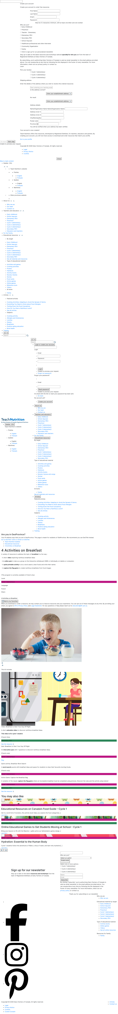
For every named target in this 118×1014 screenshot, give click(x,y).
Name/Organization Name (38, 109)
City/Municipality (35, 118)
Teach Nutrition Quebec (12, 542)
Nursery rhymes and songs (46, 474)
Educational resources (42, 438)
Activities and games (14, 264)
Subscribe (64, 880)
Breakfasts (10, 324)
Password (33, 20)
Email (32, 17)
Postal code (34, 121)
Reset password (43, 389)
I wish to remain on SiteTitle (20, 539)
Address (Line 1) (35, 112)
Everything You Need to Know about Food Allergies (24, 304)
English (19, 176)
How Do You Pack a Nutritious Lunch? (19, 308)
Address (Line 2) (35, 115)
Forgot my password (44, 373)
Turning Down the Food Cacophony (18, 306)
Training (6, 330)
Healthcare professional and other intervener (36, 43)
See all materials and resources (17, 259)
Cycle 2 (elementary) (38, 75)
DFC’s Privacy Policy (21, 606)
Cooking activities (13, 266)
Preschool (25, 30)
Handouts (10, 271)
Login (40, 369)
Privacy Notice (28, 151)
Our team (10, 206)
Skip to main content (7, 161)
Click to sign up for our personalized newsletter (37, 52)
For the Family (8, 233)
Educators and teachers (14, 231)
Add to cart (6, 803)
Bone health (11, 328)
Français (20, 178)
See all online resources (108, 930)
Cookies (26, 153)
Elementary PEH (27, 35)
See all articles (11, 310)
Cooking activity (12, 316)
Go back (3, 141)
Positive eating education (15, 326)
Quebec (9, 424)
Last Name (33, 14)
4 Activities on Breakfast (13, 546)
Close (59, 159)
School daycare (12, 216)
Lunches (9, 320)
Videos (9, 287)
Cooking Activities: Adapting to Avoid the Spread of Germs (26, 302)
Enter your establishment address (58, 93)
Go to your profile (26, 139)
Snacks (9, 322)
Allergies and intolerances (15, 318)
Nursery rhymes (12, 275)
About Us (38, 405)
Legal (25, 149)
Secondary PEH (27, 38)
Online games (11, 283)
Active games (11, 281)
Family (24, 49)
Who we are (11, 204)
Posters (9, 268)
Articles (37, 496)
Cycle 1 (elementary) (38, 72)
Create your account (45, 401)
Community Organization (30, 46)
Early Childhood (27, 27)
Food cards (10, 279)
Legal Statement (36, 606)
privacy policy (65, 890)
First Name (33, 11)
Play (2, 760)
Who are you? (64, 855)
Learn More (8, 800)
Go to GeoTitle (6, 539)
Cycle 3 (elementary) (38, 77)
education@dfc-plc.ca (80, 606)
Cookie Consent (10, 1011)
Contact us (10, 208)
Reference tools (12, 285)
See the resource (6, 744)
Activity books (11, 273)
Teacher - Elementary (29, 32)
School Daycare (27, 41)
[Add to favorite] (3, 800)
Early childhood (12, 214)
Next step (11, 141)
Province (33, 124)
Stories (9, 277)
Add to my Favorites (10, 601)
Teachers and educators (43, 414)
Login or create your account (44, 344)
